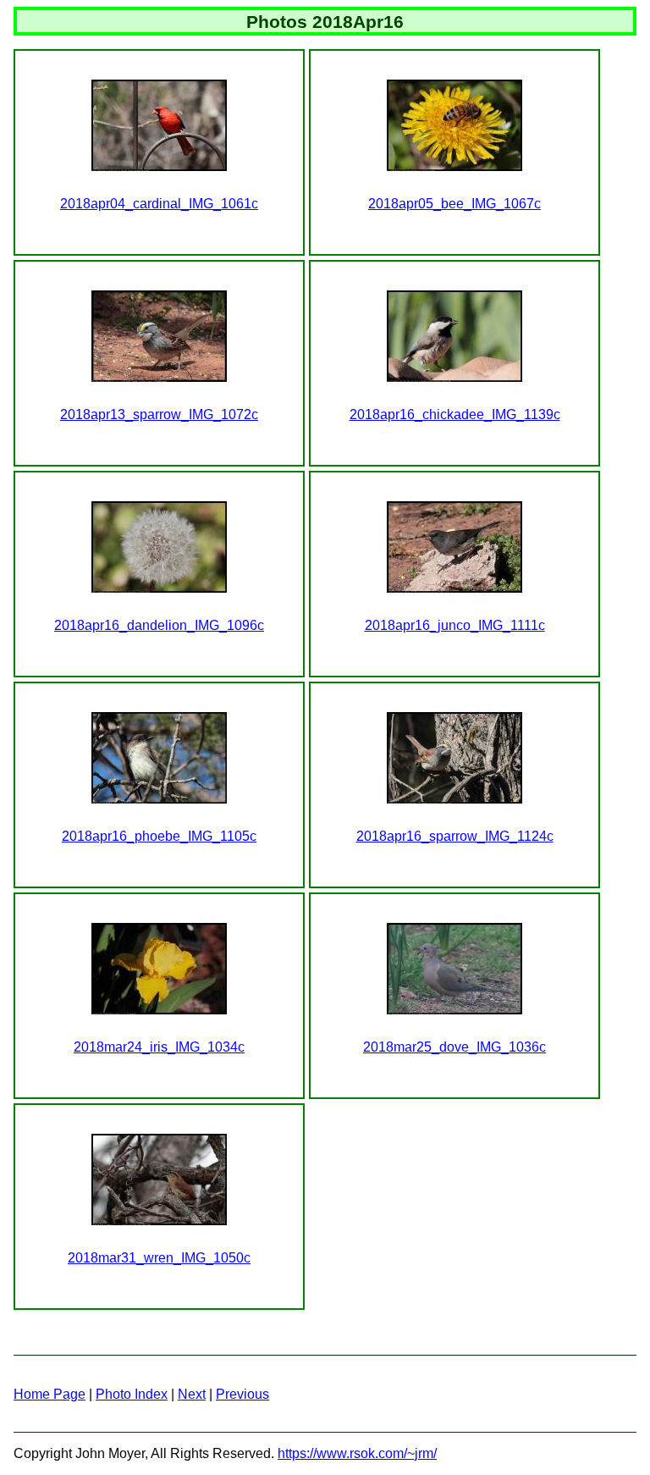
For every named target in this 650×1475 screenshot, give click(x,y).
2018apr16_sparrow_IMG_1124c (455, 836)
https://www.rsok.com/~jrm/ (357, 1453)
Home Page (49, 1394)
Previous (242, 1394)
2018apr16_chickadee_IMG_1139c (455, 414)
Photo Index (132, 1394)
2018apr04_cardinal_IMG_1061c (159, 203)
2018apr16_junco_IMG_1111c (455, 625)
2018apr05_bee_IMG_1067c (454, 203)
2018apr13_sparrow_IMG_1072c (159, 414)
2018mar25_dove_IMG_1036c (454, 1047)
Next (192, 1394)
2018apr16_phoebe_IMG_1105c (159, 836)
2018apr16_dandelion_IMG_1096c (159, 625)
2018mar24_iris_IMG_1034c (159, 1047)
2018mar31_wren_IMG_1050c (159, 1258)
